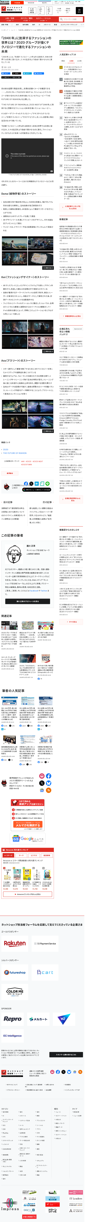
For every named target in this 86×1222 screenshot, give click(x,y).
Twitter (44, 590)
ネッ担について (59, 10)
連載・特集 (4, 25)
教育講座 (67, 3)
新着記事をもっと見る (73, 316)
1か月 (79, 61)
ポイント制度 (40, 1140)
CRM (38, 1133)
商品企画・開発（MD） (7, 1161)
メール (22, 1125)
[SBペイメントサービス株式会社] (45, 944)
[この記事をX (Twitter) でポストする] (31, 484)
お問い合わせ (50, 1085)
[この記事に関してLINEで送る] (47, 484)
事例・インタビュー (61, 1131)
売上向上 (5, 1133)
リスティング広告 (25, 1120)
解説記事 (76, 1112)
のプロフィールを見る (28, 601)
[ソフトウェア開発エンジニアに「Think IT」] (52, 1192)
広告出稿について (68, 10)
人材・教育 (23, 1161)
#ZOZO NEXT (38, 461)
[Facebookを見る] (58, 1072)
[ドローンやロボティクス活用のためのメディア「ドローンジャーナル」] (52, 1211)
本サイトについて (12, 1085)
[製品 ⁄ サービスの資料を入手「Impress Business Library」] (76, 1205)
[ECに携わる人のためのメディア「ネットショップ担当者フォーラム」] (52, 1205)
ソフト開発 (60, 1)
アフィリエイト (41, 1120)
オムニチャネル (7, 1166)
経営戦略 (47, 855)
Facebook (34, 590)
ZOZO (5, 449)
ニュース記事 (77, 1116)
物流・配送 (40, 1155)
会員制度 (22, 1133)
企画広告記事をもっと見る (73, 499)
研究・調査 (77, 1)
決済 (21, 1171)
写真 (21, 1144)
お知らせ (58, 1119)
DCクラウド (71, 1)
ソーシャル (40, 1125)
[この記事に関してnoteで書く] (42, 483)
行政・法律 (23, 1175)
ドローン (62, 3)
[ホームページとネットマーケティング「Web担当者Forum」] (76, 1192)
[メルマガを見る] (52, 1072)
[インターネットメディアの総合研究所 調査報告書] (29, 1199)
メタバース (47, 25)
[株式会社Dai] (45, 972)
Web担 (16, 788)
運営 (38, 1149)
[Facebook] (48, 776)
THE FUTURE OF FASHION (14, 453)
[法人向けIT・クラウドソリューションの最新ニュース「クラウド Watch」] (52, 1199)
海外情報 (26, 25)
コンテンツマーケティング (69, 25)
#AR (22, 461)
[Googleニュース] (42, 790)
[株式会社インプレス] (10, 1204)
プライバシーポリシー (13, 1090)
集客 (55, 25)
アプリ (38, 1129)
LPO (4, 1137)
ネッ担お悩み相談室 (32, 10)
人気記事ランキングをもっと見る (72, 207)
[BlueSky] (48, 783)
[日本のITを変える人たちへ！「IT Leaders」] (76, 1199)
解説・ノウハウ (60, 1123)
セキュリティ (40, 1161)
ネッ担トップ (4, 30)
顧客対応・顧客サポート (25, 1155)
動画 (38, 1144)
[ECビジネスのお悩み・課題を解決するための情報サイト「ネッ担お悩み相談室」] (29, 1217)
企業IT (56, 1)
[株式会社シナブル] (12, 1036)
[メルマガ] (42, 776)
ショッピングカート (8, 1171)
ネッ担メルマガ (49, 10)
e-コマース (8, 855)
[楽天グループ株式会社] (14, 944)
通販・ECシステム (42, 1171)
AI (39, 25)
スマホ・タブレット (8, 1140)
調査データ (59, 1127)
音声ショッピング (25, 1129)
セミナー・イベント (61, 1116)
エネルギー (57, 3)
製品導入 (44, 2)
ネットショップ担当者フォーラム (11, 9)
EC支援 (72, 3)
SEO (4, 1125)
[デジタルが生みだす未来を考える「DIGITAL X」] (29, 1211)
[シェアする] (26, 484)
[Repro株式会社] (12, 1019)
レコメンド (6, 1144)
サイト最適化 (40, 1137)
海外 (17, 25)
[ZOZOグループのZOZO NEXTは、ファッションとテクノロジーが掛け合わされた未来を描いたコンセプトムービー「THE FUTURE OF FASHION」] (27, 251)
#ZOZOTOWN (26, 464)
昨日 (63, 61)
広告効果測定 (7, 1149)
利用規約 (68, 1085)
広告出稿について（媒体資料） (33, 1086)
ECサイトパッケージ (42, 1166)
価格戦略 (5, 1155)
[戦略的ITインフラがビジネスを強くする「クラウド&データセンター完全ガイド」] (29, 1192)
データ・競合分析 (25, 1140)
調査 (38, 1175)
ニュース (13, 30)
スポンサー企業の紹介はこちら (66, 1055)
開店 (21, 1166)
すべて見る (73, 622)
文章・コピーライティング (25, 1149)
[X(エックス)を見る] (63, 1072)
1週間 (71, 61)
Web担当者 (31, 2)
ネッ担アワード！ (40, 10)
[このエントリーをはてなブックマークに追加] (37, 484)
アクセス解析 (24, 1137)
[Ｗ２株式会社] (64, 1019)
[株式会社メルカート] (38, 1019)
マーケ (21, 855)
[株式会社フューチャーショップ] (14, 972)
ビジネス (34, 855)
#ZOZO (28, 461)
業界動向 (5, 1175)
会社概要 (48, 1090)
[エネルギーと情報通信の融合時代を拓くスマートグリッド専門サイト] (29, 1205)
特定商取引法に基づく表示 (35, 1090)
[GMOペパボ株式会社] (14, 992)
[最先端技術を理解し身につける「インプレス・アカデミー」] (76, 1211)
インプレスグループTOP (72, 1090)
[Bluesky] (69, 1072)
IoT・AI (66, 1)
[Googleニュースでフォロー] (75, 1072)
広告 (4, 1129)
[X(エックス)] (42, 783)
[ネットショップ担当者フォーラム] (12, 1075)
